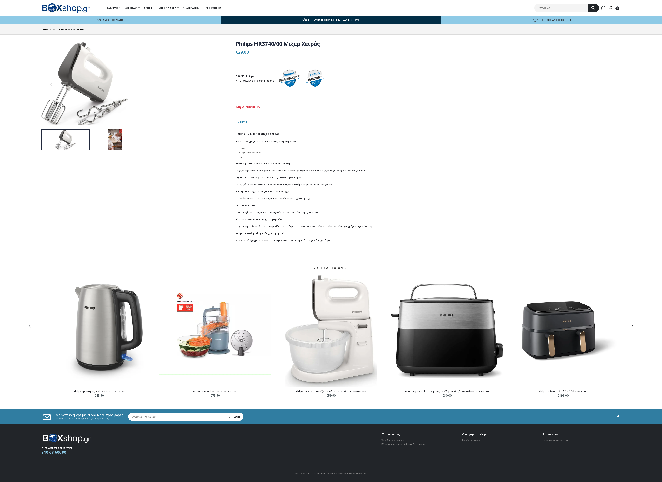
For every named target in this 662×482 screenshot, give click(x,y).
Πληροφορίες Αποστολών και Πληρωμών (403, 444)
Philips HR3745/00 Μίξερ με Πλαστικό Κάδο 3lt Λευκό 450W (331, 391)
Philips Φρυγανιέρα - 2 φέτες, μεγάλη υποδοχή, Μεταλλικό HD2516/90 (447, 391)
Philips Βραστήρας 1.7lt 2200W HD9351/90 (99, 391)
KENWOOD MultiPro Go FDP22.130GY (215, 391)
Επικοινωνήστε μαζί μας (556, 439)
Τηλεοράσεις (191, 7)
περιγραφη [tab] (242, 122)
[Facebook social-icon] (618, 416)
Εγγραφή (234, 416)
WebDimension (358, 473)
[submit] (593, 8)
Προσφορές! (213, 7)
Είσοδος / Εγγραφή (472, 439)
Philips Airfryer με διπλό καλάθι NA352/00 (562, 391)
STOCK (148, 7)
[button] (604, 7)
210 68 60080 (53, 452)
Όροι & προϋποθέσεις (393, 439)
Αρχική (44, 29)
